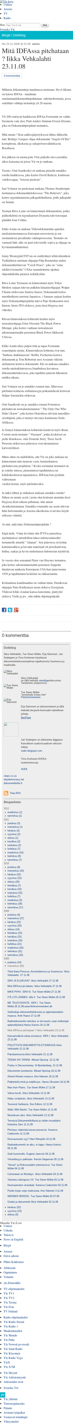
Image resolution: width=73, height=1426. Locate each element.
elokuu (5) (12, 1214)
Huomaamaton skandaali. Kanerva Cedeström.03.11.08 (37, 1185)
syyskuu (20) (14, 925)
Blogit (6, 35)
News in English (13, 1239)
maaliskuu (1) (14, 812)
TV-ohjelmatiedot (14, 1289)
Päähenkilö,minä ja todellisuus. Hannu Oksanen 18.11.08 (38, 1081)
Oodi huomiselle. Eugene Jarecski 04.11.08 (30, 1153)
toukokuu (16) (14, 940)
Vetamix (8, 1277)
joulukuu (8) (13, 867)
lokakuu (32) (14, 1207)
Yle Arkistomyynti (15, 1377)
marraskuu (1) (14, 826)
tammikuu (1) (14, 815)
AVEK (24, 769)
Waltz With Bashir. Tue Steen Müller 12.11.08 (32, 1109)
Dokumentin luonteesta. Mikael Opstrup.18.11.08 (33, 1070)
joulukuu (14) (14, 962)
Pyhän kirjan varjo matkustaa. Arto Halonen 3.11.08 (35, 1190)
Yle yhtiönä (10, 1399)
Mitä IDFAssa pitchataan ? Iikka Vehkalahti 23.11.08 (35, 1030)
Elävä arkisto (11, 1256)
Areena (8, 9)
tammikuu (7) (14, 859)
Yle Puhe (9, 1340)
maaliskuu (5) (14, 900)
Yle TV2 (9, 1298)
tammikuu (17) (15, 907)
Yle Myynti (10, 1373)
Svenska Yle (7, 29)
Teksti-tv (9, 1235)
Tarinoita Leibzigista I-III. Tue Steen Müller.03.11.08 (35, 1179)
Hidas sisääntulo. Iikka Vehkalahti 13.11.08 (30, 1098)
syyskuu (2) (13, 834)
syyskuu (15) (14, 878)
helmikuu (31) (14, 951)
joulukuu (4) (13, 914)
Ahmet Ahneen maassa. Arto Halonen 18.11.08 (32, 1076)
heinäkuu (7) (14, 885)
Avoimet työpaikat (14, 1412)
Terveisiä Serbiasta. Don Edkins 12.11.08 (29, 1104)
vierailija (43, 680)
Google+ (16, 610)
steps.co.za (10, 775)
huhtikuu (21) (14, 944)
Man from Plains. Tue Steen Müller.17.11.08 (31, 1087)
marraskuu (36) (15, 965)
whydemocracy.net (14, 779)
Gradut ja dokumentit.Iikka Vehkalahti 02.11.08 (32, 1201)
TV (6, 13)
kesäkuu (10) (14, 889)
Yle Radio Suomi (14, 1322)
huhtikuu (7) (13, 848)
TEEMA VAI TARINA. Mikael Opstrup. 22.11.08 (33, 1059)
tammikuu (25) (15, 955)
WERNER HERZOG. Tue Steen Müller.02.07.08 (33, 1196)
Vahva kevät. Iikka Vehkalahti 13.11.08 (28, 1093)
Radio (7, 18)
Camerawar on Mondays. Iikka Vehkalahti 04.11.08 (34, 1174)
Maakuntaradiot (13, 1331)
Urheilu (8, 1230)
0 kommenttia (12, 75)
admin (36, 43)
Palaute (8, 1408)
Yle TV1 (9, 1293)
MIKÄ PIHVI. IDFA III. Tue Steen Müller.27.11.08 (33, 991)
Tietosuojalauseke (14, 1403)
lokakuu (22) (14, 874)
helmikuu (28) (14, 903)
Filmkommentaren (30, 697)
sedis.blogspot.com (31, 750)
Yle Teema (10, 1302)
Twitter (10, 610)
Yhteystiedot (11, 1421)
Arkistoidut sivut (13, 1382)
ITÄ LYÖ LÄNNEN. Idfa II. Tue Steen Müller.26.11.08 (36, 997)
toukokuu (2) (14, 845)
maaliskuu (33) (15, 947)
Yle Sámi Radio (13, 1349)
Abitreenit (9, 1268)
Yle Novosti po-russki (16, 1344)
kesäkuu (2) (13, 841)
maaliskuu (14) (15, 852)
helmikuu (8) (14, 856)
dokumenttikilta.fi (13, 783)
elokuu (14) (13, 929)
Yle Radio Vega (13, 1358)
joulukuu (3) (13, 823)
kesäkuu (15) (14, 936)
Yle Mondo (10, 1335)
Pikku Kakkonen (14, 1262)
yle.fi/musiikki (12, 1283)
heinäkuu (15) (14, 932)
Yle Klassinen (12, 1353)
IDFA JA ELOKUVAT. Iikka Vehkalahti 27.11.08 (32, 980)
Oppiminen (10, 1272)
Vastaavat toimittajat (15, 1417)
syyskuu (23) (14, 1211)
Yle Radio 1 (11, 1326)
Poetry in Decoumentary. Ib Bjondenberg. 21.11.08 (34, 1065)
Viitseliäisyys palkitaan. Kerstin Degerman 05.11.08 (35, 1159)
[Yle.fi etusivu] (2, 1396)
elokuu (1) (12, 837)
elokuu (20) (13, 881)
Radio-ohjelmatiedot (16, 1317)
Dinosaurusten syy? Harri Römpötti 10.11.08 (31, 1139)
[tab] (36, 812)
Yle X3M (9, 1367)
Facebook (4, 610)
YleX (7, 1362)
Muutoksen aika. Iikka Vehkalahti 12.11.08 (30, 1115)
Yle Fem (9, 1307)
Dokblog (19, 35)
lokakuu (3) (13, 830)
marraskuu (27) (15, 918)
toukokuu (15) (14, 892)
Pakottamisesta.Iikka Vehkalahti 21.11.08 (29, 1054)
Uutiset (8, 4)
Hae (2, 25)
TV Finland (10, 1311)
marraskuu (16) (15, 870)
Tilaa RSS (15, 793)
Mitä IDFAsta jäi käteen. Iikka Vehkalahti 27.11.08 (34, 986)
